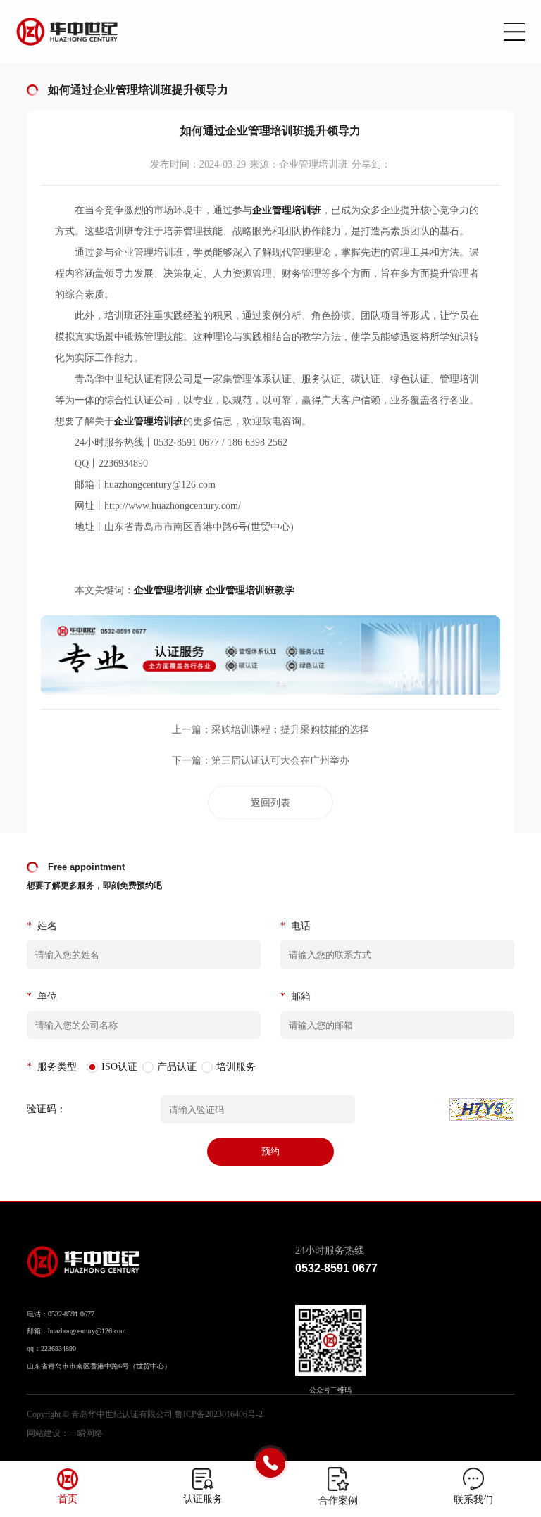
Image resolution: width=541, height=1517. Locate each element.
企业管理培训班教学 (250, 590)
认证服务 (203, 1499)
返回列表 (270, 803)
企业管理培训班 (168, 590)
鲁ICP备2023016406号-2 (219, 1414)
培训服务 (236, 1067)
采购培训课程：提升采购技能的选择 (290, 729)
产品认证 (177, 1067)
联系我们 (473, 1499)
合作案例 (338, 1500)
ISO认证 (119, 1067)
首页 (67, 1499)
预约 (270, 1151)
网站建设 (44, 1433)
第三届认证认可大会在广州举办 (280, 760)
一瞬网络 (86, 1433)
